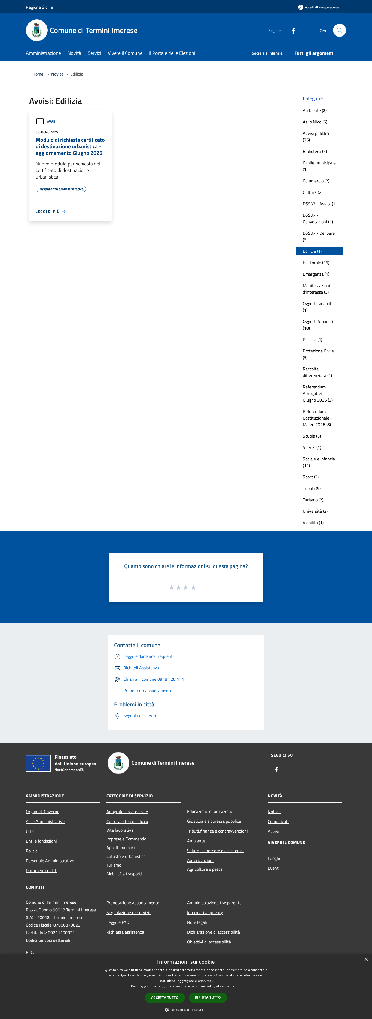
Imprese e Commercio (126, 839)
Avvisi (51, 121)
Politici (32, 851)
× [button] (366, 960)
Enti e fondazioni (41, 841)
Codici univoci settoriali (48, 940)
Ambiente (196, 840)
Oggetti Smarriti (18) (318, 324)
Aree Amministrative (45, 821)
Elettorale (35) (316, 262)
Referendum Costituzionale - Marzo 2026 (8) (317, 418)
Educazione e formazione (210, 811)
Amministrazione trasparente (214, 902)
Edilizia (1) (312, 251)
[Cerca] (339, 30)
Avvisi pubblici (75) (316, 136)
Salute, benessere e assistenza (215, 850)
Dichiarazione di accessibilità (213, 932)
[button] (186, 1009)
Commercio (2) (316, 180)
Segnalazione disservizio (128, 912)
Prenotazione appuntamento (132, 902)
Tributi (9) (312, 488)
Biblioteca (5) (315, 151)
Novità (57, 74)
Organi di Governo (42, 811)
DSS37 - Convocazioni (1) (318, 218)
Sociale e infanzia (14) (319, 462)
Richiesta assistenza (125, 932)
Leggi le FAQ (117, 922)
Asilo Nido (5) (315, 122)
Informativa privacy (205, 912)
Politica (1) (312, 339)
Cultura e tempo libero (127, 821)
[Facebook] (291, 30)
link (238, 986)
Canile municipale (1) (319, 166)
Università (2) (315, 511)
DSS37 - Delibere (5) (319, 236)
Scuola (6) (312, 436)
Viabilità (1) (313, 522)
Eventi (274, 868)
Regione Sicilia (39, 7)
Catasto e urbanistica (126, 856)
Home (37, 74)
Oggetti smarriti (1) (318, 306)
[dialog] (186, 986)
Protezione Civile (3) (318, 354)
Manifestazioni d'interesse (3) (316, 288)
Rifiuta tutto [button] (208, 997)
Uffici (30, 831)
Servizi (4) (312, 447)
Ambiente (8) (315, 110)
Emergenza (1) (316, 274)
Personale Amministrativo (50, 860)
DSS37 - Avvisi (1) (319, 203)
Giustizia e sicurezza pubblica (214, 821)
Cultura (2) (312, 192)
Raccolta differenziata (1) (317, 372)
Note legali (197, 922)
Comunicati (278, 821)
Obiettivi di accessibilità (209, 942)
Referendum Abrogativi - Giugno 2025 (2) (318, 393)
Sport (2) (311, 477)
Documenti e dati (41, 870)
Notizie (274, 811)
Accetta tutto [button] (165, 997)
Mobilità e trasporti (124, 873)
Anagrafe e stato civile (127, 811)
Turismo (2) (313, 499)
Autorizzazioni (200, 860)
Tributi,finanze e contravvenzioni (217, 831)
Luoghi (274, 858)
